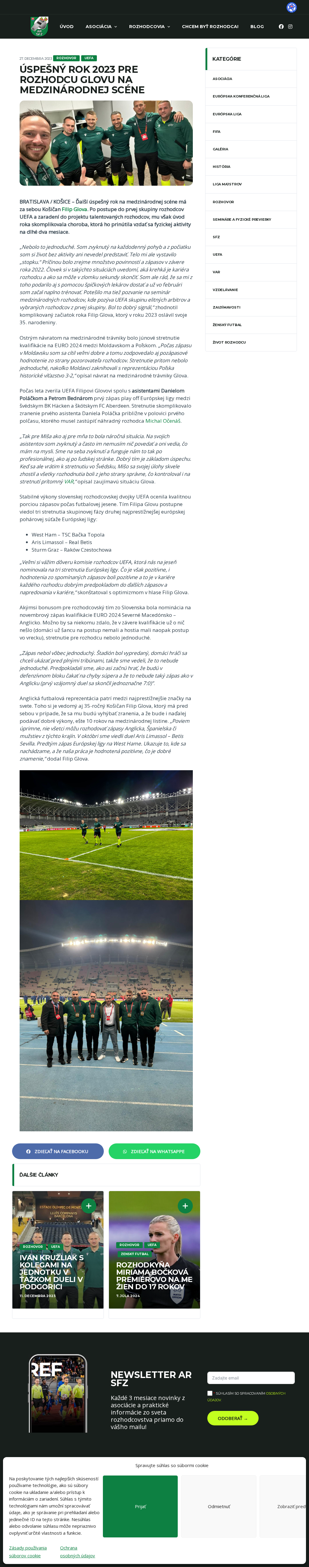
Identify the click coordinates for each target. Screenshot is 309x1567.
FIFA (216, 132)
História (221, 167)
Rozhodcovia (147, 26)
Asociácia (99, 26)
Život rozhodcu (229, 342)
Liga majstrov (227, 184)
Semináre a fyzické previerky (242, 219)
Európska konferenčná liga (241, 96)
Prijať (140, 1506)
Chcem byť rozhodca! (210, 26)
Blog (257, 26)
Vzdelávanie (225, 290)
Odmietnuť (219, 1506)
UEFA (217, 254)
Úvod (67, 26)
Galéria (220, 149)
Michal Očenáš (162, 420)
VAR (68, 481)
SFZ (216, 237)
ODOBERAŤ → (233, 1418)
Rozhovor (223, 202)
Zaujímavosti (226, 307)
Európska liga (227, 114)
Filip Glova (74, 209)
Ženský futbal (227, 325)
